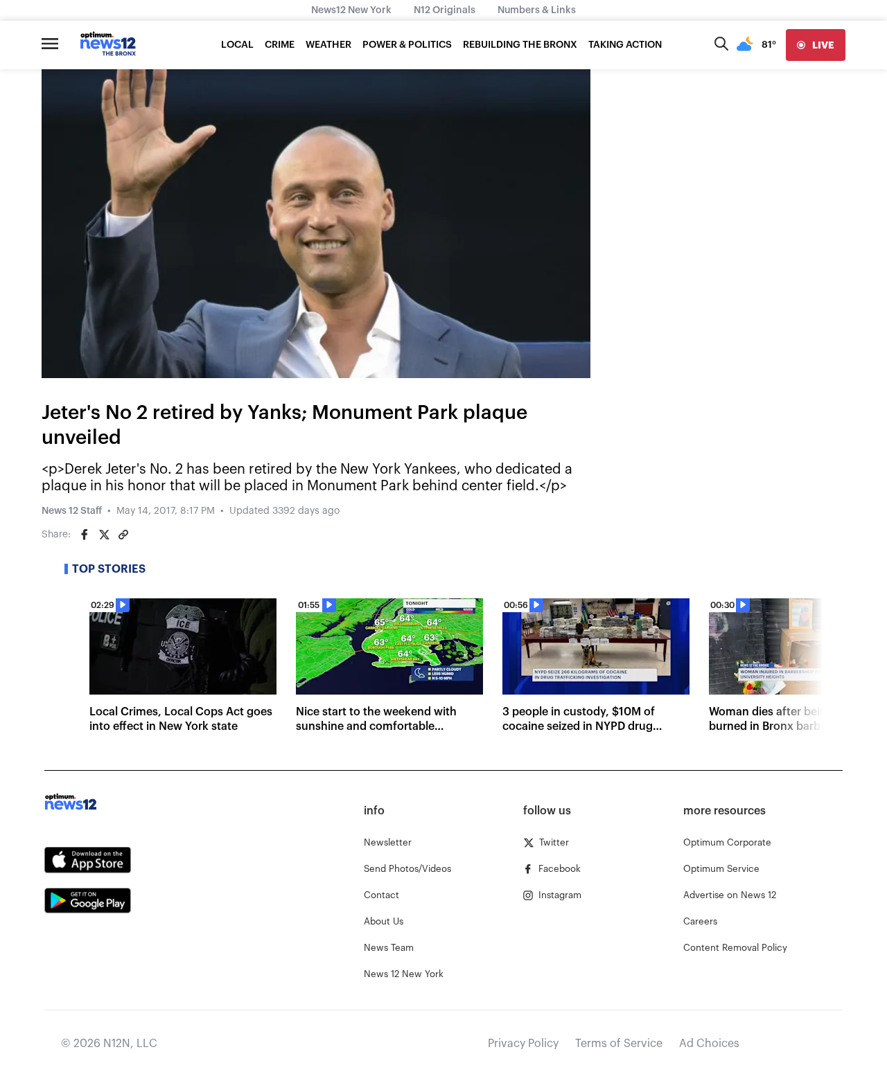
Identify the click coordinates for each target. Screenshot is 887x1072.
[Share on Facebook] (84, 534)
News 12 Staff (72, 511)
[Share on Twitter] (103, 534)
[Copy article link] (123, 534)
